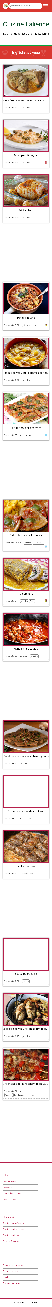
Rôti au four (26, 210)
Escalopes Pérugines (26, 155)
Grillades (30, 1095)
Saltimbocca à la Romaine (26, 535)
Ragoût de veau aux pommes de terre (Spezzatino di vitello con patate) (26, 373)
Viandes (26, 107)
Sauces (26, 981)
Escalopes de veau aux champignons (26, 756)
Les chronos (38, 542)
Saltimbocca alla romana (26, 428)
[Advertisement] (26, 253)
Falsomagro (26, 593)
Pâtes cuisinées (29, 325)
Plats (32, 601)
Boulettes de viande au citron (26, 811)
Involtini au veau (26, 866)
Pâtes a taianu (26, 317)
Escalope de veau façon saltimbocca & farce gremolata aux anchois (26, 1028)
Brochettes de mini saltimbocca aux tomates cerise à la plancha (26, 1083)
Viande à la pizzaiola (26, 648)
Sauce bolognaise (26, 973)
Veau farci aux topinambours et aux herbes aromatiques (26, 100)
